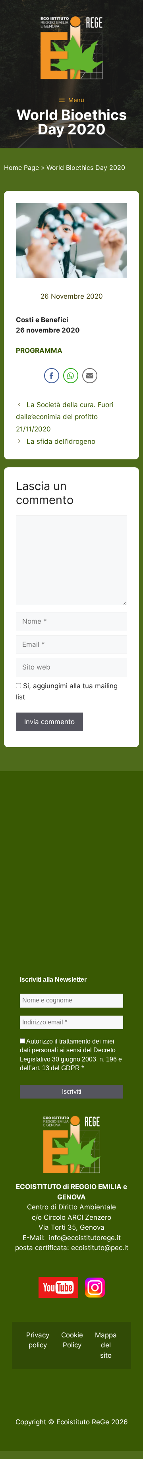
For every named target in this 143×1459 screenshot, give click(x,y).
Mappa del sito (106, 1345)
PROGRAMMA (39, 350)
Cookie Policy (72, 1340)
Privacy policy (37, 1340)
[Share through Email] (89, 375)
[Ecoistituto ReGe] (71, 47)
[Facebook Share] (51, 375)
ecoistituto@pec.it (99, 1248)
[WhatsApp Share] (70, 375)
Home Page (21, 167)
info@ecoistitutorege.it (85, 1238)
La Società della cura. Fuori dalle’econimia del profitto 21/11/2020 (64, 417)
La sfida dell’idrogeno (61, 441)
